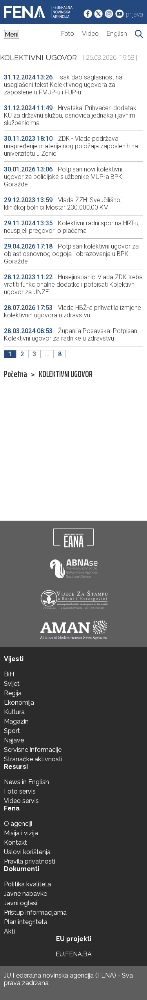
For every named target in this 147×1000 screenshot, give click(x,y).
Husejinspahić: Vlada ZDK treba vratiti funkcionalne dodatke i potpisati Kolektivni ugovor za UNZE (73, 284)
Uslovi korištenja (27, 852)
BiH (9, 674)
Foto (67, 33)
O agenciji (18, 823)
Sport (12, 731)
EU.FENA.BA (74, 954)
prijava (134, 14)
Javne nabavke (25, 893)
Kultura (14, 712)
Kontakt (15, 842)
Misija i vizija (21, 833)
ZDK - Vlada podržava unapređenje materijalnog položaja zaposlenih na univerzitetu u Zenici (71, 146)
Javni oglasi (20, 903)
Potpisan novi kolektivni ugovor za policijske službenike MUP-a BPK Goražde (63, 177)
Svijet (12, 683)
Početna (15, 374)
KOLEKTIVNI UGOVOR (66, 374)
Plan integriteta (25, 922)
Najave (14, 740)
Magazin (16, 721)
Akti (9, 931)
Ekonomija (19, 702)
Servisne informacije (33, 749)
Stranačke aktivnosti (33, 759)
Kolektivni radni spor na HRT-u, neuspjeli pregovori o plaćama (72, 226)
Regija (13, 693)
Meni (11, 34)
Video (90, 33)
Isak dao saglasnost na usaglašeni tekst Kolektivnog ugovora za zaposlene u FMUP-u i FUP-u (63, 85)
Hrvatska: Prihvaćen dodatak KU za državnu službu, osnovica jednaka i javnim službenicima (70, 115)
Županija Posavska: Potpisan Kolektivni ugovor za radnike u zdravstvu (70, 334)
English (117, 33)
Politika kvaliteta (27, 884)
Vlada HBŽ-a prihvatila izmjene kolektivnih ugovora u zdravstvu (72, 311)
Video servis (21, 801)
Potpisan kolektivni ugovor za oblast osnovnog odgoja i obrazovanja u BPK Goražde (71, 254)
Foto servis (20, 791)
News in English (26, 782)
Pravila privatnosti (29, 861)
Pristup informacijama (35, 912)
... (47, 354)
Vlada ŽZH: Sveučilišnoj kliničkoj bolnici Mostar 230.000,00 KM (63, 203)
